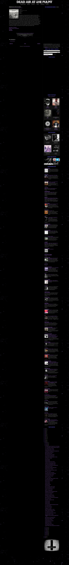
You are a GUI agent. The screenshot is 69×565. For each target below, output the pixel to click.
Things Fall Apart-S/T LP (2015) (49, 520)
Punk (33, 33)
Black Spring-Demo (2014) (48, 453)
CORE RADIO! (46, 187)
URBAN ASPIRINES (47, 203)
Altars (49, 401)
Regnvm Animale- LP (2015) (48, 480)
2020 (45, 435)
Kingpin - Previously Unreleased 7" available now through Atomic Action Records (53, 421)
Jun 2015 (46, 531)
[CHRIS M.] (55, 105)
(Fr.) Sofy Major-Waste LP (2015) (49, 474)
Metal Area (46, 197)
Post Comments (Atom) (27, 46)
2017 (45, 439)
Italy (30, 33)
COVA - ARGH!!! (47, 181)
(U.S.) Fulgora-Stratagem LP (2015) (49, 496)
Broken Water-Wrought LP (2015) (49, 518)
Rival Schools (50, 224)
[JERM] (47, 116)
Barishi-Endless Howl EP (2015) (49, 452)
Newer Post (11, 43)
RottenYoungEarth (47, 248)
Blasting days (46, 174)
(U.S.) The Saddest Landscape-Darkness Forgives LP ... (52, 447)
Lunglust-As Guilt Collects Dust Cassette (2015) (51, 465)
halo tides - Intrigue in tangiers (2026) (49, 192)
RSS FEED (47, 4)
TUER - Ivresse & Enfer (48, 498)
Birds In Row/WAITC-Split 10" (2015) (50, 486)
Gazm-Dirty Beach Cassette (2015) (49, 455)
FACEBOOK (47, 129)
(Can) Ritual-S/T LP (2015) (48, 458)
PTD (45, 315)
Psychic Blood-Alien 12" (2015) (49, 514)
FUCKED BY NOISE (47, 381)
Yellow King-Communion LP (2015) (49, 454)
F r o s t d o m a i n (47, 394)
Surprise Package (47, 459)
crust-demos (46, 348)
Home (25, 43)
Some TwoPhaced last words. (49, 322)
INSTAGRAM (56, 129)
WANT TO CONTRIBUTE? (51, 96)
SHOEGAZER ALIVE (47, 191)
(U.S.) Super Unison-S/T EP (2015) (49, 472)
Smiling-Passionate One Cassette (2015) (50, 473)
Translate (46, 55)
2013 (45, 537)
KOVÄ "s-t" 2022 (50, 274)
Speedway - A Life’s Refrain (48, 255)
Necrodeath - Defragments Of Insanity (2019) (51, 395)
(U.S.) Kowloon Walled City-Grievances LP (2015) (51, 504)
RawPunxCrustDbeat (47, 279)
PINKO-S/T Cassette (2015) (48, 490)
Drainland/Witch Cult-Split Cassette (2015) (50, 467)
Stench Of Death (47, 406)
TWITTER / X (33, 4)
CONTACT (28, 4)
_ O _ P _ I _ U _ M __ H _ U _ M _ (49, 236)
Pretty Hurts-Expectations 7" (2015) (49, 509)
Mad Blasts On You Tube (51, 342)
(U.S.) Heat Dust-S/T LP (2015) (49, 511)
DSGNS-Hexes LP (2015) (48, 523)
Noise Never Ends (47, 297)
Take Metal (46, 242)
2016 (45, 440)
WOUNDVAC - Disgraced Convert (49, 499)
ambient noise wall (47, 388)
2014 (45, 536)
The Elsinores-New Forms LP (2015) (50, 461)
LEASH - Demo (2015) (48, 477)
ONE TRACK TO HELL (47, 257)
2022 (45, 433)
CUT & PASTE (46, 400)
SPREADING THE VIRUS (48, 128)
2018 (45, 438)
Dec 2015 (46, 442)
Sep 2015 (46, 527)
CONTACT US (46, 47)
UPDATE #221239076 (47, 292)
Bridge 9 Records (20, 33)
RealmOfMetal (46, 303)
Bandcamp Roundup (48, 484)
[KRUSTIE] (56, 123)
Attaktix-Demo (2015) (48, 471)
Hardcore (25, 33)
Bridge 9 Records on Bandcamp (14, 28)
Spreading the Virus (47, 368)
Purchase (10, 29)
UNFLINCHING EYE (47, 354)
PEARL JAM (50, 389)
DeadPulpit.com (23, 4)
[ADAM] (47, 105)
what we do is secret (47, 230)
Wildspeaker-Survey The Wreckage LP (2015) (51, 491)
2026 (45, 428)
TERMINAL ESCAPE (47, 168)
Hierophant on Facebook (13, 27)
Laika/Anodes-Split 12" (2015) (49, 479)
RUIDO (45, 273)
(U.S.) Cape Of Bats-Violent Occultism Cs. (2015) (51, 478)
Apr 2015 (46, 533)
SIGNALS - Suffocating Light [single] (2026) (50, 188)
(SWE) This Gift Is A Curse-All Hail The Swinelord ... (52, 497)
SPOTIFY (38, 4)
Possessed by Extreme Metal (48, 327)
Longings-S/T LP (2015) (48, 508)
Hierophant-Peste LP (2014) (48, 466)
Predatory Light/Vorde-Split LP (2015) (50, 510)
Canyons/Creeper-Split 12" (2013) (49, 449)
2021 (45, 434)
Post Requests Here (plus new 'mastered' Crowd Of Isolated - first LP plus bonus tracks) (53, 362)
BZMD (45, 216)
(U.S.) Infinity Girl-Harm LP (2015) (49, 448)
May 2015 (46, 532)
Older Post (38, 43)
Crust (23, 33)
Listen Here (10, 30)
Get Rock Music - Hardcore (48, 254)
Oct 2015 (46, 445)
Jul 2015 (46, 530)
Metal (31, 33)
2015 (45, 441)
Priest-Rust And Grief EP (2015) (49, 492)
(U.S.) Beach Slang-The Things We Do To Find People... (52, 446)
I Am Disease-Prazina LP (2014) (49, 524)
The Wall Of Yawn (47, 309)
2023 (45, 432)
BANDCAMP (42, 4)
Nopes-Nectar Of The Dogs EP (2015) (50, 517)
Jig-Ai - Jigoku (50, 210)
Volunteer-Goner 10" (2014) (48, 519)
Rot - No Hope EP (50, 413)
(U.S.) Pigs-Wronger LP (48, 505)
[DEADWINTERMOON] (56, 116)
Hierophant (28, 33)
